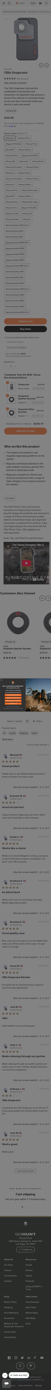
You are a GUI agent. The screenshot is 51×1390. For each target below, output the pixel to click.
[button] (13, 695)
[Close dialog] (2, 680)
